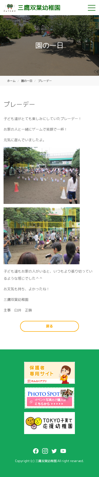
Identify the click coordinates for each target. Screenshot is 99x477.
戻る (49, 326)
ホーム (11, 81)
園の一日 (26, 81)
